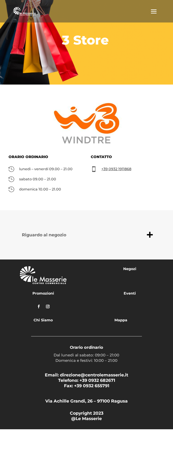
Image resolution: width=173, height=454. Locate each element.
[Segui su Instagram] (47, 306)
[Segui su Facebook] (38, 306)
